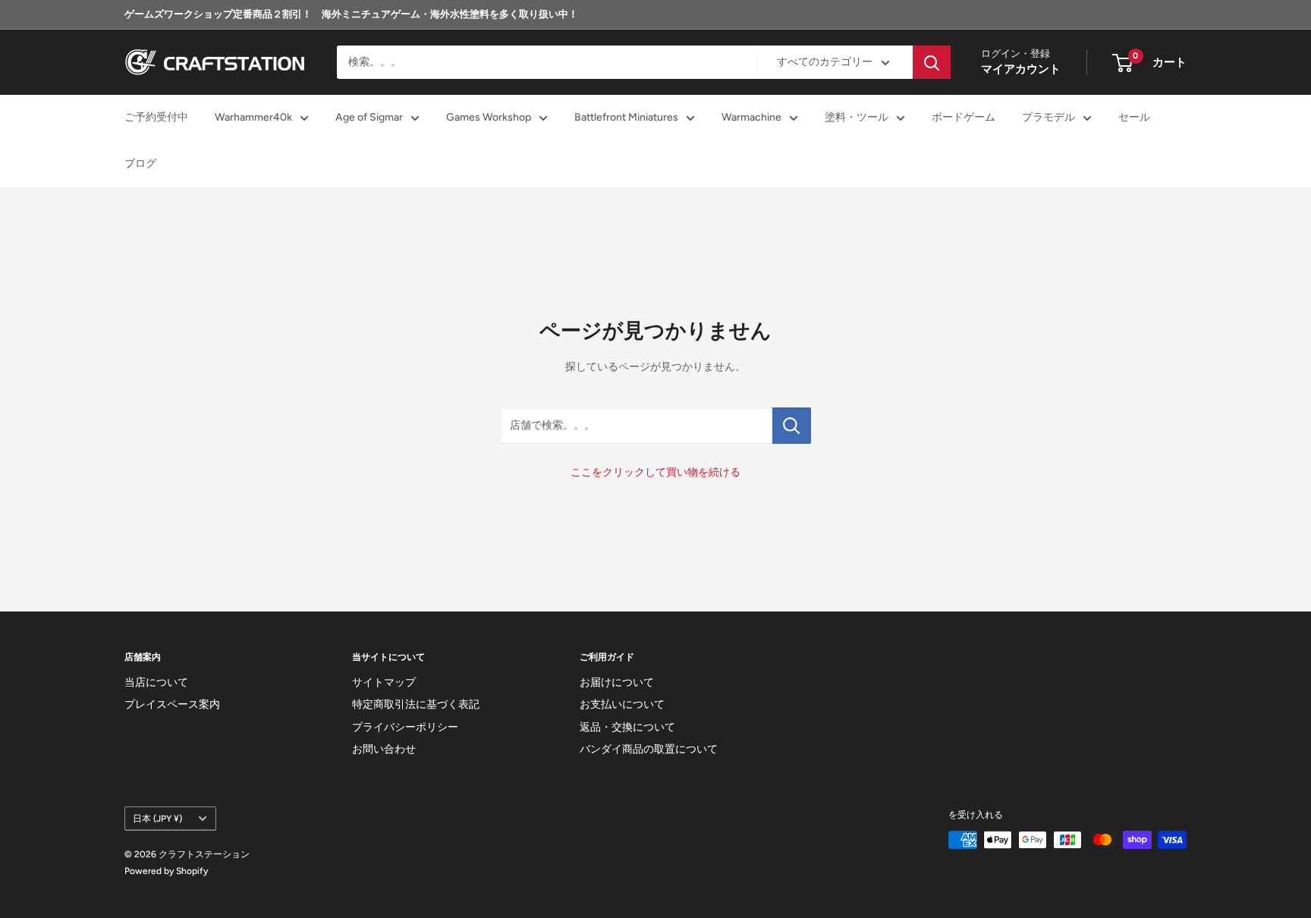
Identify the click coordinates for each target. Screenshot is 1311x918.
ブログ (140, 163)
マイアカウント (1021, 70)
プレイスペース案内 (172, 704)
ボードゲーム (963, 118)
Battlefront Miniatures (626, 118)
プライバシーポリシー (405, 727)
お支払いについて (622, 704)
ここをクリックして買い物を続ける (655, 472)
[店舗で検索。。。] (791, 425)
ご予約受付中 (156, 118)
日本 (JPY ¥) (157, 818)
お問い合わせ (384, 749)
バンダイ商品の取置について (649, 749)
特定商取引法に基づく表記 (415, 704)
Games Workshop (488, 118)
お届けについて (617, 682)
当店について (156, 682)
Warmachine (751, 118)
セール (1134, 118)
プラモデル (1048, 118)
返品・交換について (627, 727)
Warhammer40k (253, 118)
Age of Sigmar (369, 118)
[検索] (932, 62)
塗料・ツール (856, 118)
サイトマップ (384, 682)
